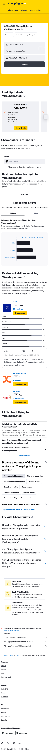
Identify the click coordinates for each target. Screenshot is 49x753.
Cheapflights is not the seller (15, 637)
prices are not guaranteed (11, 630)
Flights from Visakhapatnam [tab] (14, 481)
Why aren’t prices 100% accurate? (17, 646)
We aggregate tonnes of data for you (18, 642)
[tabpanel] (24, 243)
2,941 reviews (18, 398)
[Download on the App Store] (21, 733)
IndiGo (15, 302)
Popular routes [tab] (27, 487)
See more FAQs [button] (24, 455)
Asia (11, 655)
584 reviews (18, 309)
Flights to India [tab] (34, 481)
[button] (4, 3)
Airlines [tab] (13, 213)
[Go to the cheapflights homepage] (17, 3)
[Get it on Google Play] (7, 733)
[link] (20, 128)
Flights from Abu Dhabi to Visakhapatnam (18, 509)
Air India (16, 391)
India (17, 655)
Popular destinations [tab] (11, 492)
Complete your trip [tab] (11, 487)
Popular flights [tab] (29, 492)
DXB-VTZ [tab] (24, 195)
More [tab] (36, 213)
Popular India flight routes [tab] (14, 498)
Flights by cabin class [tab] (35, 476)
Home (5, 655)
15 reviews (17, 380)
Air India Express (19, 373)
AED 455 (9, 26)
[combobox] (26, 161)
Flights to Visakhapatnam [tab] (13, 476)
